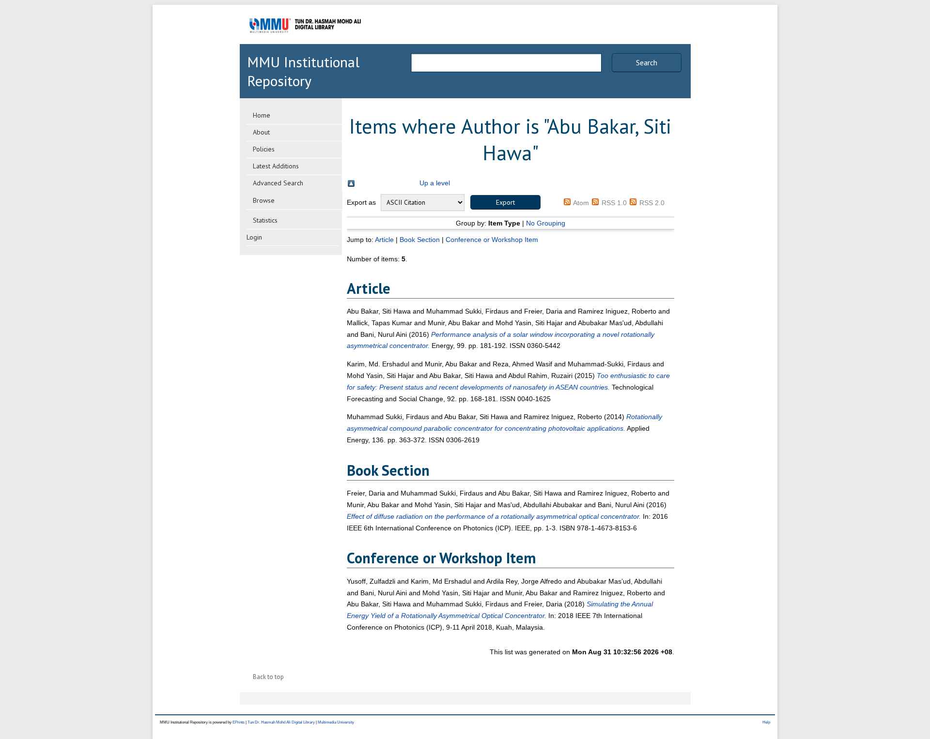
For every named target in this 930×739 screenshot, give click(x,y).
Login (254, 237)
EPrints (238, 722)
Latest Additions (276, 166)
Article (384, 239)
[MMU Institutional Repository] (305, 42)
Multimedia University (336, 722)
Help (766, 722)
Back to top (268, 677)
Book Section (420, 239)
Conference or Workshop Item (492, 239)
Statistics (265, 220)
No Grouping (545, 223)
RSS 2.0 (652, 203)
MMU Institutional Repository (303, 71)
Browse (264, 200)
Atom (581, 203)
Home (261, 115)
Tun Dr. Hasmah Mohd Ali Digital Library (281, 722)
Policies (264, 149)
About (261, 132)
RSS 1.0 (614, 203)
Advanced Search (278, 183)
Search (646, 62)
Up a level (434, 183)
